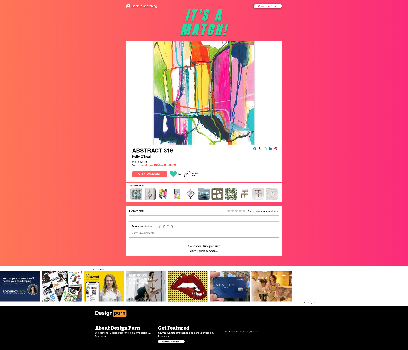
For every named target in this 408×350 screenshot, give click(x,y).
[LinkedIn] (270, 148)
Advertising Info (310, 303)
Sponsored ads (98, 270)
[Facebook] (254, 148)
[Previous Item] (135, 194)
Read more (100, 336)
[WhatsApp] (265, 148)
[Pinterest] (275, 148)
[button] (268, 6)
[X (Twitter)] (260, 148)
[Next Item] (273, 194)
